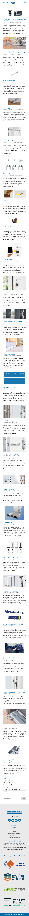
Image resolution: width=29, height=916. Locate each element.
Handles (5, 787)
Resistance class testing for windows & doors (13, 658)
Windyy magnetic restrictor (10, 80)
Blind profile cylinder (8, 141)
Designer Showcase (20, 294)
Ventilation (6, 794)
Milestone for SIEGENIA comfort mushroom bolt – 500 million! (14, 20)
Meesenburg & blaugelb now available (13, 624)
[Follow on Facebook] (9, 820)
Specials (5, 791)
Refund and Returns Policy (16, 849)
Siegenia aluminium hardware (11, 454)
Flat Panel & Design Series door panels (13, 557)
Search (23, 798)
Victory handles (7, 174)
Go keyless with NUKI (8, 259)
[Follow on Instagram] (16, 820)
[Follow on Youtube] (12, 820)
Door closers (6, 108)
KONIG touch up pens (8, 200)
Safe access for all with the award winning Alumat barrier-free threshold (14, 52)
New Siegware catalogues (9, 387)
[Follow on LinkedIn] (19, 820)
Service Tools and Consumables (11, 789)
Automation (6, 782)
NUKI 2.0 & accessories (9, 293)
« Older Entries (6, 778)
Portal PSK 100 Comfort (9, 727)
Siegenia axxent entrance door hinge (12, 321)
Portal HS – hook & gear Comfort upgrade (14, 692)
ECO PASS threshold (8, 522)
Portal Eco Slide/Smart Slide (10, 591)
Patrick (5, 22)
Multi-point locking (8, 421)
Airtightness (6, 780)
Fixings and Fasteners (9, 785)
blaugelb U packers (8, 226)
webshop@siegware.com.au (14, 833)
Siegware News (18, 22)
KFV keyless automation (9, 489)
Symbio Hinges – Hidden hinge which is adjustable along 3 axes (13, 760)
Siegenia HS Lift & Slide (9, 354)
